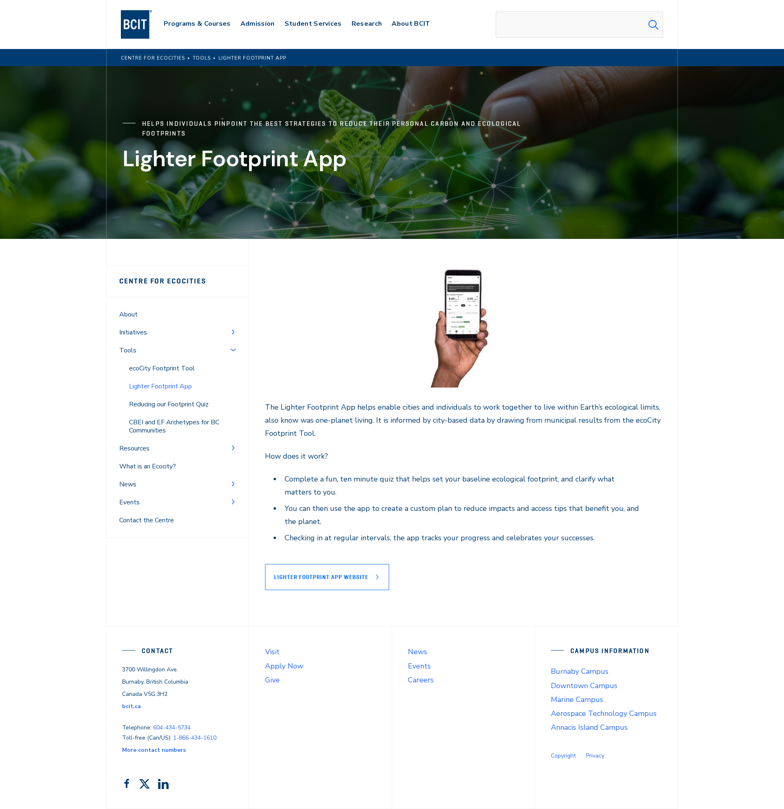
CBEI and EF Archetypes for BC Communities (174, 426)
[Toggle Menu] (233, 332)
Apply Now (284, 666)
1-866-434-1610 (194, 738)
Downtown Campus (584, 686)
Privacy (595, 756)
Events (129, 502)
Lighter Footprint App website (321, 577)
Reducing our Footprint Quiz (169, 404)
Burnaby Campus (579, 671)
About (128, 314)
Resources (134, 448)
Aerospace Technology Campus (604, 713)
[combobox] (579, 24)
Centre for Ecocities (162, 281)
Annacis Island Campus (589, 727)
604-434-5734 (172, 727)
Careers (421, 680)
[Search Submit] (653, 24)
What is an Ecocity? (147, 466)
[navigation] (144, 24)
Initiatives (133, 332)
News (127, 484)
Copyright (563, 756)
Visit (272, 652)
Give (272, 680)
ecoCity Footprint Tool (162, 368)
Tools (127, 350)
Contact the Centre (146, 520)
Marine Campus (577, 699)
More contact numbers (154, 750)
